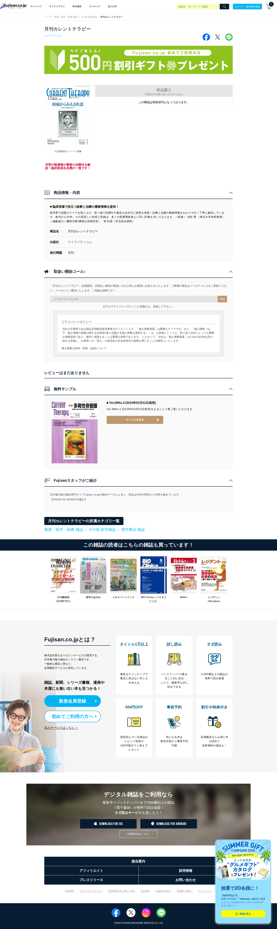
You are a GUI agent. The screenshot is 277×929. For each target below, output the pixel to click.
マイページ (35, 6)
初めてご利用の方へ (72, 716)
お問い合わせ (185, 880)
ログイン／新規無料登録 (247, 6)
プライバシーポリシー (91, 891)
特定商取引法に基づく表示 (121, 891)
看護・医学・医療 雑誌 (65, 17)
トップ (47, 17)
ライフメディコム (53, 35)
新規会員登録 (72, 700)
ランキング (94, 6)
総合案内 (138, 861)
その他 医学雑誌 (89, 17)
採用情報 (185, 871)
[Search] (224, 6)
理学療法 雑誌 (133, 529)
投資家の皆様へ (185, 891)
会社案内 (145, 891)
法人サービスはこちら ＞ (61, 727)
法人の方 (112, 6)
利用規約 (69, 891)
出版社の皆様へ (163, 891)
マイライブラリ (57, 6)
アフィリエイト (91, 871)
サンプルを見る (135, 419)
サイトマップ (205, 891)
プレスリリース (91, 880)
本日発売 (76, 6)
